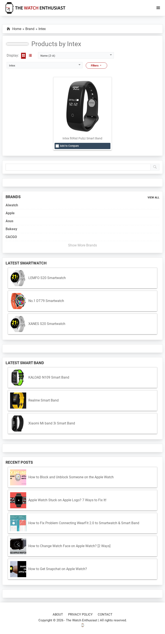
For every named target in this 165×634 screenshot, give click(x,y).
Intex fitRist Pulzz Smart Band (82, 138)
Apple (10, 213)
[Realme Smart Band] (18, 400)
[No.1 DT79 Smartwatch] (18, 301)
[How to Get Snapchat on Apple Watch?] (18, 569)
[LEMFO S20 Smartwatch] (18, 278)
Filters (95, 65)
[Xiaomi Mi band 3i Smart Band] (18, 423)
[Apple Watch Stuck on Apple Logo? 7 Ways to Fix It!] (18, 500)
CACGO (11, 237)
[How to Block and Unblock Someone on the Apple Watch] (18, 477)
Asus (9, 221)
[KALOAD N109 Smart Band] (18, 378)
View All (153, 197)
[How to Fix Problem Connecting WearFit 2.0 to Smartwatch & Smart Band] (18, 523)
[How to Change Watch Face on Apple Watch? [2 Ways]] (18, 546)
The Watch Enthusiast (81, 620)
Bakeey (11, 229)
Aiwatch (12, 205)
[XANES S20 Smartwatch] (18, 324)
